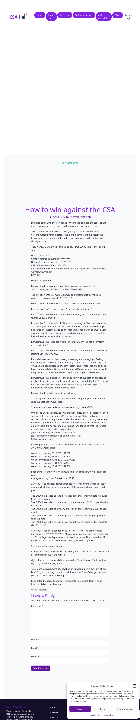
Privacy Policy (108, 715)
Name (35, 639)
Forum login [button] (128, 17)
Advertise (65, 15)
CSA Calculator (104, 16)
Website (35, 656)
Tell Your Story (83, 15)
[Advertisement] (32, 4)
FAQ (117, 15)
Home (40, 15)
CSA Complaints (70, 162)
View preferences (125, 709)
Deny (102, 709)
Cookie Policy (96, 715)
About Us (51, 16)
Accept (80, 709)
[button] (134, 686)
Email (35, 648)
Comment (37, 606)
